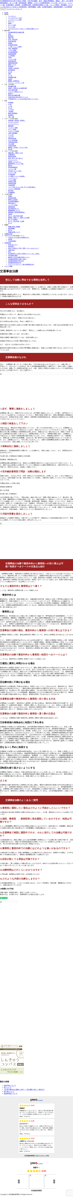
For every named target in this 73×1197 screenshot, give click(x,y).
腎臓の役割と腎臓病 (14, 226)
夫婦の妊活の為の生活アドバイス (18, 97)
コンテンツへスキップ (14, 9)
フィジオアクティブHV (15, 18)
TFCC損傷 (11, 144)
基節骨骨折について (10, 1093)
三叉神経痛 (11, 55)
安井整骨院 (7, 243)
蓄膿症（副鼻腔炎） (14, 81)
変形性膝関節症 (12, 167)
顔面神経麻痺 (12, 54)
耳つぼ (10, 108)
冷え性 (10, 72)
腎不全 (10, 230)
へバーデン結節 (12, 205)
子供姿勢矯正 (12, 241)
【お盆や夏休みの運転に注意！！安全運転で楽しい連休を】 (24, 1089)
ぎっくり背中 (12, 25)
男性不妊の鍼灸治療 (14, 95)
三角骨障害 (11, 185)
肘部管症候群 (12, 138)
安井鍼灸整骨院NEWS (14, 262)
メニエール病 (12, 59)
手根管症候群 (12, 145)
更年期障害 (11, 70)
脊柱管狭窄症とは (13, 208)
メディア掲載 (8, 266)
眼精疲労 (10, 36)
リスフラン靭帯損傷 (14, 189)
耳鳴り (10, 57)
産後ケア (10, 93)
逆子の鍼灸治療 (12, 90)
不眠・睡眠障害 (12, 48)
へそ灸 (10, 106)
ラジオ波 (10, 109)
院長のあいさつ (12, 244)
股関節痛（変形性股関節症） (16, 212)
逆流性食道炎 (12, 41)
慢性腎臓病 (11, 228)
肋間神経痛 (11, 207)
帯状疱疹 (10, 66)
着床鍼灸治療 (12, 86)
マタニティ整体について (15, 91)
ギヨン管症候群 (12, 140)
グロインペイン (12, 160)
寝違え (10, 23)
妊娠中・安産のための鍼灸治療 (17, 88)
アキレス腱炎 (12, 180)
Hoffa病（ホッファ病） (15, 171)
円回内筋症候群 (12, 142)
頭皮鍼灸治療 (12, 77)
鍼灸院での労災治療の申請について (18, 257)
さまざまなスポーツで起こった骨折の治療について (23, 28)
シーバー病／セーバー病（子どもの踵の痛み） (22, 187)
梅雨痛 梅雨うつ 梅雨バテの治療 (18, 217)
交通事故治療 (8, 234)
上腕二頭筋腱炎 (12, 133)
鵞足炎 (10, 165)
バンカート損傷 (12, 127)
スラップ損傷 (12, 129)
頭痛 (9, 34)
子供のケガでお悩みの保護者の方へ (18, 237)
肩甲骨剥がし (12, 203)
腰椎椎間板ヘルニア (14, 210)
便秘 (9, 73)
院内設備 (10, 246)
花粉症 (10, 79)
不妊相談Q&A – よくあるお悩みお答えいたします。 (23, 99)
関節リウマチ (12, 64)
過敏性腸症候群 (12, 63)
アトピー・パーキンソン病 (16, 82)
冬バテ (10, 223)
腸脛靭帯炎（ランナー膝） (16, 163)
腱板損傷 (10, 126)
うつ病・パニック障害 (14, 46)
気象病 (10, 43)
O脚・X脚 (11, 117)
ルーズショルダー (13, 122)
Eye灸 (10, 104)
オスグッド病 (12, 172)
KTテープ (11, 21)
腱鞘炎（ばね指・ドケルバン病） (18, 147)
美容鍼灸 (10, 102)
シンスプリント (12, 178)
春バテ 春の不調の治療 (15, 216)
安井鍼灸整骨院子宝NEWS (16, 261)
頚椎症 (10, 196)
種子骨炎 (10, 190)
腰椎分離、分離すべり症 (15, 153)
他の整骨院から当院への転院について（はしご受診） (24, 253)
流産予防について (10, 1085)
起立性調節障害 (12, 52)
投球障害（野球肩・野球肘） (16, 120)
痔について (7, 1087)
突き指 (10, 149)
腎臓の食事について (14, 232)
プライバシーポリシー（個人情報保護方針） (21, 264)
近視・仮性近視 (12, 39)
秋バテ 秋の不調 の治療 (16, 221)
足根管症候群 (12, 183)
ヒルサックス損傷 (13, 131)
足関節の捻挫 (12, 181)
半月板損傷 (11, 174)
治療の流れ (11, 250)
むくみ (10, 75)
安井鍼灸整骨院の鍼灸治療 (16, 32)
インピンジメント (13, 124)
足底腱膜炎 (11, 192)
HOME (6, 12)
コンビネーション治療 (14, 19)
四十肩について (9, 1091)
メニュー (3, 9)
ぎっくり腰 (11, 27)
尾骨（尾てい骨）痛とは (15, 158)
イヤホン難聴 (12, 50)
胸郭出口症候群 (12, 199)
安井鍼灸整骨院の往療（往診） (17, 259)
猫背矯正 (10, 115)
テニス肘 (10, 135)
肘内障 (10, 239)
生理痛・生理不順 (13, 68)
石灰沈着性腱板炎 (13, 201)
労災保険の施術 (12, 255)
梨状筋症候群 (12, 156)
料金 (9, 252)
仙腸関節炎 (11, 154)
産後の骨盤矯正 (12, 113)
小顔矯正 (10, 111)
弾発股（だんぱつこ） (14, 162)
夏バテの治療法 (12, 219)
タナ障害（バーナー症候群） (16, 176)
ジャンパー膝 (12, 169)
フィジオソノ (12, 16)
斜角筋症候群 (12, 198)
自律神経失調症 (12, 45)
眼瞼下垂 (10, 37)
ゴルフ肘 (10, 136)
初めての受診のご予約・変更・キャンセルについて (23, 248)
